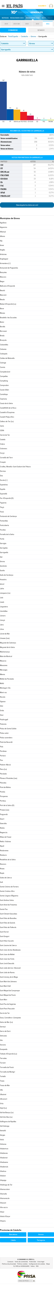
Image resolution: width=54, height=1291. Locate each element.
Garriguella (4, 552)
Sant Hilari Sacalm (7, 941)
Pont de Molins (5, 787)
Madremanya (5, 652)
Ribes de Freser (5, 837)
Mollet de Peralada (7, 679)
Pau (1, 760)
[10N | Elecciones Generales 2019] (27, 12)
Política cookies (22, 1264)
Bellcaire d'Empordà (7, 286)
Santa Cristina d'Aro (7, 891)
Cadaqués (3, 354)
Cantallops (4, 394)
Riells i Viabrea (5, 842)
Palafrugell (4, 720)
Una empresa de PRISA (26, 1274)
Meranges (3, 670)
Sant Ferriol (4, 932)
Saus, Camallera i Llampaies (10, 1018)
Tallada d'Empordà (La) (8, 1054)
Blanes (2, 313)
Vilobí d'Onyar (5, 1216)
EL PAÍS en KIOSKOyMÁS (21, 1266)
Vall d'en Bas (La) (6, 1117)
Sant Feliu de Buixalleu (8, 918)
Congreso (13, 30)
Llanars (3, 616)
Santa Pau (4, 909)
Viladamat (3, 1158)
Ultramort (3, 1099)
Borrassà (3, 331)
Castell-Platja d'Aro (7, 417)
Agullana (3, 223)
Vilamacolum (5, 1189)
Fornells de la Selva (7, 534)
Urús (1, 1103)
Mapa (44, 18)
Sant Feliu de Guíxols (7, 923)
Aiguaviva (3, 227)
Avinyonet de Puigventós (9, 268)
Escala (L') (4, 480)
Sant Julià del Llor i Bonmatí (10, 968)
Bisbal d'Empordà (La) (8, 304)
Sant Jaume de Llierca (8, 945)
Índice (33, 1266)
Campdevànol (5, 372)
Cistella (2, 440)
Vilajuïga (3, 1180)
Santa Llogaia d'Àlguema (9, 896)
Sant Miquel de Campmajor (10, 991)
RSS (37, 1266)
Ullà (1, 1090)
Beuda (2, 299)
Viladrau (3, 1171)
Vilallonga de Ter (6, 1185)
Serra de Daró (5, 1031)
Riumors (3, 864)
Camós (2, 367)
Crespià (3, 462)
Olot (1, 706)
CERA (2, 430)
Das (1, 476)
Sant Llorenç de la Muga (9, 977)
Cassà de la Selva (6, 403)
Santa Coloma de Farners (9, 887)
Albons (2, 236)
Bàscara (3, 277)
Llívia (2, 629)
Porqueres (4, 796)
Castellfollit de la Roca (8, 408)
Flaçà (2, 507)
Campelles (4, 376)
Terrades (3, 1058)
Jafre (2, 589)
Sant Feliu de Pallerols (8, 927)
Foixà (2, 512)
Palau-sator (4, 733)
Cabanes (3, 349)
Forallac (3, 530)
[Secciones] (3, 6)
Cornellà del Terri (6, 458)
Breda (2, 336)
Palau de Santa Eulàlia (8, 729)
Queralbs (3, 823)
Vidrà (2, 1140)
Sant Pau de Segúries (8, 1004)
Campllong (4, 381)
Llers (2, 625)
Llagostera (4, 607)
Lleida (13, 1240)
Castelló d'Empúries (7, 412)
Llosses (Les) (5, 638)
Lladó (2, 602)
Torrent (3, 1063)
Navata (2, 697)
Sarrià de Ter (5, 1013)
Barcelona (13, 1234)
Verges (2, 1135)
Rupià (2, 873)
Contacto (10, 1262)
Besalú (2, 290)
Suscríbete (42, 6)
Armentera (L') (5, 263)
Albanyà (3, 232)
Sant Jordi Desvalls (7, 963)
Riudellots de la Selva (8, 860)
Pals (1, 747)
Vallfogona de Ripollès (8, 1122)
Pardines (3, 751)
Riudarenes (4, 851)
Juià (1, 598)
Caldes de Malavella (7, 358)
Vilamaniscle (4, 1198)
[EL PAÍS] (14, 6)
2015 (37, 24)
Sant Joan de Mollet (7, 954)
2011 (47, 24)
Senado (41, 30)
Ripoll (2, 846)
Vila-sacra (4, 1207)
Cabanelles (4, 345)
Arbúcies (3, 254)
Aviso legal (40, 1262)
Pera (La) (3, 769)
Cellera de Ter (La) (7, 421)
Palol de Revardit (6, 742)
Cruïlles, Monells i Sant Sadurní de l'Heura (15, 467)
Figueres (3, 503)
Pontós (2, 792)
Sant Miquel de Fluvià (8, 995)
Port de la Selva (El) (7, 805)
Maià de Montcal (6, 656)
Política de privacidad (9, 1264)
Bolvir (2, 322)
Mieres (2, 674)
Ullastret (3, 1094)
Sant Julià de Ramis (7, 972)
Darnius (3, 471)
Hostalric (3, 580)
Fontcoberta (4, 525)
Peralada (3, 774)
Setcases (3, 1036)
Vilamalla (3, 1194)
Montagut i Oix (5, 688)
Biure (2, 309)
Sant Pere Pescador (7, 1009)
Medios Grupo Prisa (26, 1280)
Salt (1, 882)
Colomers (3, 449)
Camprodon (4, 385)
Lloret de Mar (5, 634)
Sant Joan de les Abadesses (10, 950)
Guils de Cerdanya (6, 575)
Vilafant (3, 1176)
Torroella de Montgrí (7, 1072)
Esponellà (3, 494)
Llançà (2, 620)
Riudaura (3, 855)
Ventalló (3, 1131)
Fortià (2, 539)
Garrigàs (3, 543)
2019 (6, 24)
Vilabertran (4, 1149)
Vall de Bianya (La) (7, 1113)
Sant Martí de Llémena (8, 982)
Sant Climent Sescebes (8, 914)
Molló (2, 683)
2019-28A (16, 24)
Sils (1, 1040)
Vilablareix (4, 1153)
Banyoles (3, 272)
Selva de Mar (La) (6, 1022)
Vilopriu (3, 1221)
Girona (2, 561)
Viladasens (4, 1162)
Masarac (3, 661)
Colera (2, 444)
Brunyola (3, 340)
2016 (27, 24)
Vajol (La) (3, 1108)
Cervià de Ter (5, 435)
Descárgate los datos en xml (27, 205)
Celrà (2, 426)
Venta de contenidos (21, 1262)
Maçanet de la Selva (7, 647)
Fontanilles (4, 521)
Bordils (2, 327)
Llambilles (3, 611)
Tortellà (3, 1076)
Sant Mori (3, 1000)
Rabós (2, 828)
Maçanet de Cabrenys (8, 643)
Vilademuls (4, 1167)
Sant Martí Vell (5, 986)
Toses (2, 1081)
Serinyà (3, 1027)
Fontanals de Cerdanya (8, 516)
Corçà (2, 453)
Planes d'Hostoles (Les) (8, 778)
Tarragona (41, 1240)
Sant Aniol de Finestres (8, 905)
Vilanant (3, 1203)
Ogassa (3, 701)
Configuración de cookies (37, 1264)
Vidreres (3, 1144)
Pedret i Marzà (5, 765)
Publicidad (32, 1262)
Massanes (3, 665)
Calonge (3, 363)
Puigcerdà (4, 814)
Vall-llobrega (4, 1126)
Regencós (3, 832)
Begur (2, 281)
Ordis (2, 711)
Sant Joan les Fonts (7, 959)
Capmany (3, 399)
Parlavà (3, 756)
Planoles (3, 783)
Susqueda (3, 1049)
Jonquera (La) (5, 593)
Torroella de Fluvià (7, 1067)
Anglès (2, 250)
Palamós (3, 724)
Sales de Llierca (6, 878)
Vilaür (2, 1212)
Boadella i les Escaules (8, 318)
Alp (1, 241)
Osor (2, 715)
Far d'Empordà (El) (7, 498)
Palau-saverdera (6, 738)
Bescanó (3, 295)
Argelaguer (4, 259)
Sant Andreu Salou (7, 900)
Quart (2, 819)
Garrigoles (4, 548)
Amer (2, 245)
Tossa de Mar (5, 1085)
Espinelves (4, 485)
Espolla (2, 489)
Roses (2, 869)
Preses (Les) (4, 810)
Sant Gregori (4, 936)
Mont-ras (3, 692)
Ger (1, 557)
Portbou (3, 801)
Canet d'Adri (4, 390)
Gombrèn (3, 566)
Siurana (3, 1045)
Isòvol (2, 584)
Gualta (2, 571)
